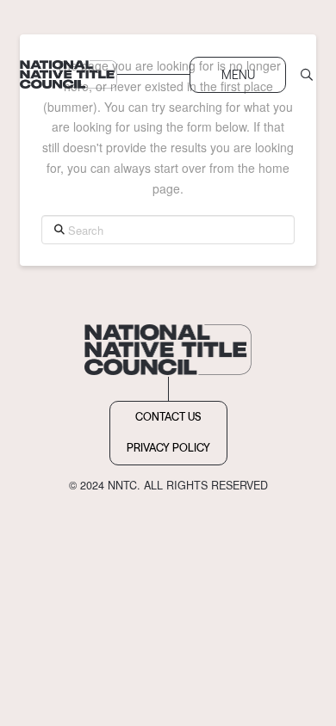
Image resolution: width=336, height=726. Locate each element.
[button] (238, 75)
